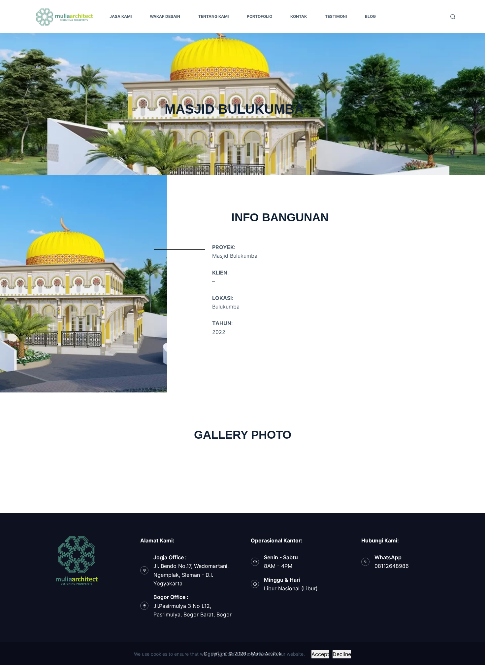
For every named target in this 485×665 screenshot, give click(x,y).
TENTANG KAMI (213, 16)
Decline (342, 654)
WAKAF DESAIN (165, 16)
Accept (320, 654)
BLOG (370, 16)
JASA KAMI (121, 16)
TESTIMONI (336, 16)
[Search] (452, 16)
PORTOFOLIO (259, 16)
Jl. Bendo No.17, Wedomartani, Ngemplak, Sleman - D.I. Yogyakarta (191, 575)
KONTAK (298, 16)
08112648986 (391, 566)
